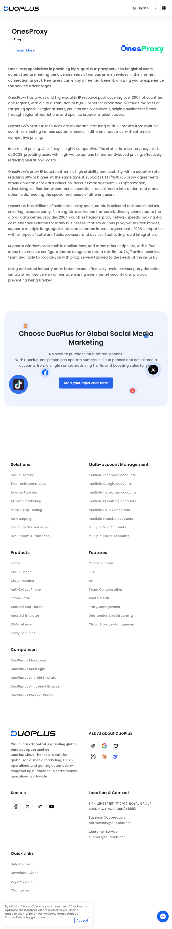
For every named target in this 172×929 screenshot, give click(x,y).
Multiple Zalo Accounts (107, 527)
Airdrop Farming (24, 492)
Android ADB (99, 598)
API (91, 580)
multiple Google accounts (110, 483)
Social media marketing (30, 527)
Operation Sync (101, 563)
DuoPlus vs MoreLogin (28, 660)
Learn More (25, 50)
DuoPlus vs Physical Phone (32, 695)
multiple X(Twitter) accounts (112, 501)
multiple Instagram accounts (113, 492)
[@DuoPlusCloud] (51, 806)
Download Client (24, 873)
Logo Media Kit (22, 881)
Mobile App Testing (26, 510)
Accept (82, 920)
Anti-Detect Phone (26, 589)
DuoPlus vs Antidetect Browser (36, 686)
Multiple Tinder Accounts (109, 536)
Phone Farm (20, 598)
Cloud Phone (21, 572)
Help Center (20, 864)
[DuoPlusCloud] (28, 806)
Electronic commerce (28, 483)
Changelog (20, 890)
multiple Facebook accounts (112, 475)
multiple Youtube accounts (111, 518)
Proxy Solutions (23, 633)
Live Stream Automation (30, 536)
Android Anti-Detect (27, 607)
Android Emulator (25, 615)
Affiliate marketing (26, 501)
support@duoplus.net (107, 837)
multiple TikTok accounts (109, 510)
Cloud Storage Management (112, 624)
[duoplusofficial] (16, 806)
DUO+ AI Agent (23, 624)
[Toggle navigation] (164, 8)
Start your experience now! (86, 383)
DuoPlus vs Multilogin (28, 669)
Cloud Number (22, 580)
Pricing (16, 563)
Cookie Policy (15, 917)
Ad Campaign (22, 518)
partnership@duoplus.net (110, 823)
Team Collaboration (105, 589)
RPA (92, 572)
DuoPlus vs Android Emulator (34, 677)
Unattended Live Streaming (111, 615)
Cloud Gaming (22, 475)
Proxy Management (104, 607)
